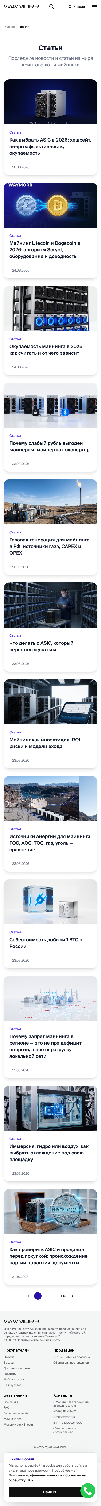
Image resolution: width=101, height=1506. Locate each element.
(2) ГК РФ (32, 1339)
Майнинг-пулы (14, 1418)
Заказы (9, 1362)
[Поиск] (51, 6)
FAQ (6, 1407)
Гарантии (10, 1373)
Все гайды (11, 1401)
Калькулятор (12, 1385)
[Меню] (94, 6)
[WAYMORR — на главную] (21, 6)
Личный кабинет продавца (71, 1356)
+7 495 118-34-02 (64, 1411)
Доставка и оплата (17, 1368)
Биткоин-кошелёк (16, 1413)
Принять (50, 1492)
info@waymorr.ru (64, 1416)
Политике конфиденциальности (35, 1475)
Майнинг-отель (14, 1379)
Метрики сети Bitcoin (18, 1424)
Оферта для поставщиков (71, 1362)
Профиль (10, 1356)
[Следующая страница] (72, 1296)
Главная (9, 26)
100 (63, 1296)
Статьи (15, 132)
